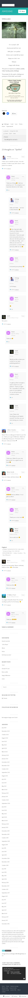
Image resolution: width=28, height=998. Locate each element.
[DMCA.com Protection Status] (6, 952)
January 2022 (5, 758)
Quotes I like (13, 990)
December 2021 (5, 762)
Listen (3, 679)
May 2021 (4, 786)
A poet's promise (6, 641)
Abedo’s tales (5, 988)
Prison (3, 126)
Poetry (20, 124)
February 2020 (5, 824)
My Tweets (4, 698)
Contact (3, 991)
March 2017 (4, 913)
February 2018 (5, 882)
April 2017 (4, 910)
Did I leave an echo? (6, 655)
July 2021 (4, 779)
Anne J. (8, 560)
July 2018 (4, 868)
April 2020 (4, 817)
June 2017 (4, 903)
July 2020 (4, 807)
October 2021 (5, 769)
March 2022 (5, 751)
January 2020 (5, 827)
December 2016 (5, 923)
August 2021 (5, 776)
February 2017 (5, 917)
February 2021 (5, 793)
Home (3, 651)
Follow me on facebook (10, 707)
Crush (11, 124)
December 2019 (5, 831)
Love (16, 124)
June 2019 (4, 851)
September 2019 (6, 841)
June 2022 (4, 741)
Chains (6, 133)
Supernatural (10, 126)
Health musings (5, 990)
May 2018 (4, 875)
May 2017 (4, 906)
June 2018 (4, 872)
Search (13, 5)
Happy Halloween (6, 675)
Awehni (7, 11)
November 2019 (5, 834)
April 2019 (4, 855)
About (3, 648)
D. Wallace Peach (11, 595)
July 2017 (4, 899)
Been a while (5, 672)
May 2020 (4, 813)
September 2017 (6, 893)
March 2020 (5, 820)
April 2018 (4, 879)
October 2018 (5, 865)
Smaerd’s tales (13, 988)
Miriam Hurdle (10, 472)
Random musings (14, 986)
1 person (9, 168)
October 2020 (5, 800)
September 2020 (6, 803)
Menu (23, 11)
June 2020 (4, 810)
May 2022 (4, 745)
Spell (10, 133)
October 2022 (5, 734)
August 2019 (5, 844)
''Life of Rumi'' (5, 644)
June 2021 (4, 782)
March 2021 (4, 789)
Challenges (6, 124)
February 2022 (5, 755)
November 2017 (5, 886)
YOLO (3, 665)
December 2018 (5, 858)
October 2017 (5, 889)
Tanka (14, 133)
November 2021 (5, 765)
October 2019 (5, 838)
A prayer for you (6, 668)
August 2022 (5, 738)
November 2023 (6, 731)
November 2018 (5, 862)
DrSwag (9, 156)
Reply (23, 156)
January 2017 (5, 920)
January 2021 (5, 796)
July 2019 (4, 848)
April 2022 (4, 748)
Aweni (13, 176)
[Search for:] (14, 687)
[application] (14, 973)
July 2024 (4, 727)
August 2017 (5, 896)
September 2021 (6, 772)
